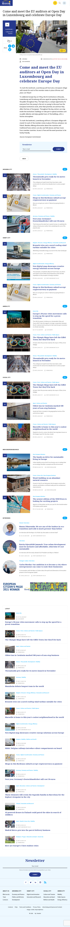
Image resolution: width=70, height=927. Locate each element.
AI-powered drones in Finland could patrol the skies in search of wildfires (33, 813)
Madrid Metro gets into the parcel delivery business (27, 830)
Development (16, 900)
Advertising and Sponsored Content (52, 907)
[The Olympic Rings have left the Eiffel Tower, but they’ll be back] (18, 342)
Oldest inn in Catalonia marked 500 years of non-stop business (48, 407)
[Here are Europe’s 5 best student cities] (10, 839)
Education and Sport (49, 897)
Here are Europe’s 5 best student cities (21, 846)
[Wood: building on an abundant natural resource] (18, 483)
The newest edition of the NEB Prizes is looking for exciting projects (50, 500)
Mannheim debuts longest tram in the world (24, 686)
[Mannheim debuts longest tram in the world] (10, 680)
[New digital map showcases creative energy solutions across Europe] (18, 271)
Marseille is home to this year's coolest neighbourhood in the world (49, 428)
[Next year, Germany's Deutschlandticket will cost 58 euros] (18, 224)
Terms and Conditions (25, 907)
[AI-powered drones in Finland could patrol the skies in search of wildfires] (10, 806)
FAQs (16, 907)
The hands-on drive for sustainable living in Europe (48, 458)
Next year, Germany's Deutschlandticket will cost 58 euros (48, 220)
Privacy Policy (37, 907)
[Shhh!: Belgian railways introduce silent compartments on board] (10, 742)
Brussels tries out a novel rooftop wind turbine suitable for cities (49, 246)
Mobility (60, 894)
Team (4, 897)
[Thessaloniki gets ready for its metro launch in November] (18, 182)
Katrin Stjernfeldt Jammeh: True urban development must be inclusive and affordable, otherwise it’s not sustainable (42, 546)
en (7, 24)
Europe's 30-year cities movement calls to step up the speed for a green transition (50, 316)
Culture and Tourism (9, 32)
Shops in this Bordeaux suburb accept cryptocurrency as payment (49, 199)
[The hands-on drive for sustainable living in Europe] (18, 462)
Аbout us (6, 891)
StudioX (39, 913)
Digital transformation (33, 894)
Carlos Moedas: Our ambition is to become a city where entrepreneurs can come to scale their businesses (43, 565)
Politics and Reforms (18, 897)
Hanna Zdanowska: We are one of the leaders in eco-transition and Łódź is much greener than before (41, 527)
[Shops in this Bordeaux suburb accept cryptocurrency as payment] (18, 203)
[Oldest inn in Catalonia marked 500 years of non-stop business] (18, 411)
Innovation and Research (34, 897)
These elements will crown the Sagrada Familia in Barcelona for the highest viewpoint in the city (34, 796)
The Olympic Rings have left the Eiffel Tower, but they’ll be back (49, 338)
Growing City (16, 891)
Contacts (5, 900)
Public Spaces (61, 897)
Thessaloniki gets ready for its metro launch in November (49, 178)
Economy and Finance (18, 894)
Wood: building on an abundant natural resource (46, 479)
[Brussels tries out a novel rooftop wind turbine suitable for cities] (18, 250)
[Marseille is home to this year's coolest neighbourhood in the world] (18, 432)
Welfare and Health (48, 900)
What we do (6, 894)
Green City (61, 891)
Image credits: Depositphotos (35, 909)
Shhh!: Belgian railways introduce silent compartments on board (33, 748)
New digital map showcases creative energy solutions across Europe (48, 267)
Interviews (4, 4)
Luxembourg (8, 29)
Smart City (30, 891)
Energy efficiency (62, 900)
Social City (47, 891)
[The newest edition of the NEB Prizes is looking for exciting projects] (18, 504)
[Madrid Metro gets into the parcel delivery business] (10, 824)
